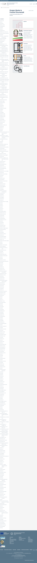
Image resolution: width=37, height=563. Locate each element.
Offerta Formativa (4, 334)
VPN (2, 527)
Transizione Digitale (4, 491)
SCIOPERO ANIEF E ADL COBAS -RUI (5, 411)
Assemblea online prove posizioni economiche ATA (5, 47)
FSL (2, 242)
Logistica (3, 306)
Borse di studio (3, 116)
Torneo (2, 490)
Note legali (31, 549)
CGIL (2, 123)
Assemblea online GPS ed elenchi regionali (5, 45)
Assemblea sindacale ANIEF (5, 55)
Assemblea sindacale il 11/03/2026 (4, 73)
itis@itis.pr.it (15, 553)
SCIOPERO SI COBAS (4, 440)
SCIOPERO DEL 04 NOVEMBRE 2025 (4, 419)
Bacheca (3, 106)
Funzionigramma (4, 246)
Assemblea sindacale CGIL (5, 64)
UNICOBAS (3, 503)
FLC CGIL (3, 239)
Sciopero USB (3, 441)
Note (2, 327)
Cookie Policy (18, 549)
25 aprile (3, 20)
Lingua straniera (4, 302)
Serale (2, 457)
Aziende (3, 105)
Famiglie (3, 232)
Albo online (1, 549)
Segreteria (3, 453)
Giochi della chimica (4, 254)
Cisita (2, 129)
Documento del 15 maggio (5, 201)
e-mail (2, 208)
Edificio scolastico (4, 211)
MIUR (2, 319)
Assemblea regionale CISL (5, 50)
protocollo (3, 394)
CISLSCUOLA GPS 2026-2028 (5, 139)
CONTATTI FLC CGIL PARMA (5, 171)
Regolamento (3, 402)
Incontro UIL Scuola (4, 273)
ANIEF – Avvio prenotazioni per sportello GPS (5, 36)
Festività (3, 235)
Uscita (2, 515)
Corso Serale (20, 539)
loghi (2, 303)
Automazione (3, 102)
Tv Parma (3, 495)
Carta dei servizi (3, 120)
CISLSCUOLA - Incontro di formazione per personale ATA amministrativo (5, 135)
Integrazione (3, 282)
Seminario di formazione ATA (5, 456)
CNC (2, 142)
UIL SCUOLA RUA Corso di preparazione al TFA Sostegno (5, 500)
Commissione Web (4, 149)
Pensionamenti (3, 358)
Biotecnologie (3, 113)
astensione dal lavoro (4, 99)
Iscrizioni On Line (12, 541)
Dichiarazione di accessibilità (25, 549)
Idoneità (3, 266)
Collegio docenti (3, 145)
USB (2, 508)
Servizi (2, 460)
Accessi (2, 23)
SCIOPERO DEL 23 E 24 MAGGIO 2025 (4, 426)
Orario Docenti (3, 345)
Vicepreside (3, 522)
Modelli (2, 320)
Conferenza (3, 162)
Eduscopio (3, 215)
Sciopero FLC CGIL (4, 437)
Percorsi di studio (4, 361)
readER (2, 399)
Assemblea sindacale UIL (5, 83)
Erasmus (3, 223)
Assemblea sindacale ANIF (5, 62)
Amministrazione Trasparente (5, 33)
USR (2, 516)
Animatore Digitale (4, 38)
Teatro (2, 485)
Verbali (2, 519)
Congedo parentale (4, 164)
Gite (2, 258)
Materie (3, 312)
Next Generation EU (4, 326)
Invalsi (10, 542)
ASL (2, 42)
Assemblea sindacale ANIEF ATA (5, 56)
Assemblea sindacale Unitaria (5, 89)
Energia (2, 222)
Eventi (2, 230)
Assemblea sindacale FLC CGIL (5, 69)
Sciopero (3, 409)
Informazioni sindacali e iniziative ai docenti (4, 280)
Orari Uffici (3, 341)
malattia (3, 309)
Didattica (3, 189)
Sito (2, 468)
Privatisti (3, 387)
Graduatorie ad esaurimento (5, 261)
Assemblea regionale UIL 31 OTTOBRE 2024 (5, 51)
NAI (2, 324)
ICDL (2, 265)
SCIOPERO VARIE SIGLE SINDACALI (5, 445)
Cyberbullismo (3, 185)
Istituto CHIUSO (3, 292)
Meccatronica (3, 316)
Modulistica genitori (4, 323)
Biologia (3, 112)
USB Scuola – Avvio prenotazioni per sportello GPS (5, 511)
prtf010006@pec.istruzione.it (28, 553)
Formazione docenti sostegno (5, 240)
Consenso (3, 165)
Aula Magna (3, 101)
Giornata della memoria (4, 255)
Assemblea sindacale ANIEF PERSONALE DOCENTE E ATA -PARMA (5, 59)
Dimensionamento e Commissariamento (4, 190)
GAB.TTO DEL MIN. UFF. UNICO (4, 247)
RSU (2, 406)
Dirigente (3, 197)
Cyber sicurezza (3, 183)
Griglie (2, 262)
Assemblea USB (3, 94)
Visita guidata (3, 526)
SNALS (2, 470)
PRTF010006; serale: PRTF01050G (21, 555)
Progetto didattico (4, 390)
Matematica (3, 310)
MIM (2, 317)
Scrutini (2, 447)
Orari (2, 340)
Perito (2, 362)
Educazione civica (4, 212)
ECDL (2, 209)
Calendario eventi (30, 540)
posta (2, 380)
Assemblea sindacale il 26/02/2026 (4, 75)
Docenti (3, 200)
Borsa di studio (3, 115)
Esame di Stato (3, 225)
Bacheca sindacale (4, 108)
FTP (2, 243)
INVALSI (3, 288)
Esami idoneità (3, 226)
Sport (2, 476)
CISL (2, 130)
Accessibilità (3, 24)
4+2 (2, 22)
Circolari (3, 127)
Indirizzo (3, 276)
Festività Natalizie (4, 236)
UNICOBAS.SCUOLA (4, 504)
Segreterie (3, 454)
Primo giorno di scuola (4, 384)
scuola (2, 449)
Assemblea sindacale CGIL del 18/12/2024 (5, 65)
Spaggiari (3, 475)
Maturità (3, 313)
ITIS (2, 296)
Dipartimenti (3, 193)
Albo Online (3, 30)
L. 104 (2, 299)
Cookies (3, 175)
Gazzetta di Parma (4, 250)
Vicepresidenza (3, 523)
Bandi (2, 109)
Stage (2, 477)
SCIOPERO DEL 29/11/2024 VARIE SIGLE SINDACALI (5, 429)
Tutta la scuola (3, 494)
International (3, 284)
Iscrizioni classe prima (4, 291)
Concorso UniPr (3, 161)
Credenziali (3, 179)
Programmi (3, 391)
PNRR (2, 373)
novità (2, 330)
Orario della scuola (4, 344)
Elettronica (3, 216)
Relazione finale (3, 404)
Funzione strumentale (4, 244)
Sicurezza (3, 461)
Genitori (3, 252)
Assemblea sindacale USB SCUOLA (5, 92)
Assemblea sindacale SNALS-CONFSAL (5, 80)
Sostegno (3, 473)
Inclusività (3, 268)
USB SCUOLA (3, 510)
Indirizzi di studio (4, 274)
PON (2, 377)
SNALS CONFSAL (4, 472)
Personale (3, 365)
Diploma (3, 194)
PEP (2, 359)
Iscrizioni (3, 289)
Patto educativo (3, 352)
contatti (3, 169)
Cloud (2, 141)
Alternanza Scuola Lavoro (5, 31)
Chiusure (3, 126)
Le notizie (29, 538)
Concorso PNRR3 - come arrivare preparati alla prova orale (5, 157)
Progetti (3, 388)
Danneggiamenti (4, 186)
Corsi (2, 176)
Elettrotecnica (3, 218)
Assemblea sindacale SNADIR (5, 79)
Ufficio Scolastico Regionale (13, 539)
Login (2, 305)
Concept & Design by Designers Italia (29, 560)
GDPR (2, 251)
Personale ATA (3, 366)
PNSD (2, 374)
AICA (2, 29)
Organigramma (3, 347)
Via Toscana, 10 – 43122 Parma (19, 552)
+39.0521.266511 (10, 553)
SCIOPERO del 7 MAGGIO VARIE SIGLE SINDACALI (5, 431)
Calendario (3, 119)
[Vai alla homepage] (4, 4)
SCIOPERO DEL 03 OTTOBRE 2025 (5, 417)
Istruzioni (3, 295)
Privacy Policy (14, 549)
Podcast (3, 376)
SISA (2, 463)
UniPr (2, 506)
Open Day (3, 338)
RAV (2, 398)
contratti (3, 172)
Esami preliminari (4, 229)
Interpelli (3, 285)
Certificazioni (3, 122)
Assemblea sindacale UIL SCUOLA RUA (5, 84)
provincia (3, 395)
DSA (2, 204)
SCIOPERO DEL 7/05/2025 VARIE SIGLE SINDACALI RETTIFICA (5, 433)
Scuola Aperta (3, 450)
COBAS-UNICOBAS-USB (5, 144)
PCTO (2, 354)
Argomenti (3, 41)
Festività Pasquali (4, 237)
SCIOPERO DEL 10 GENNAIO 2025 (5, 421)
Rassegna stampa (30, 539)
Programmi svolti (4, 392)
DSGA (2, 205)
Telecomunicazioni (4, 487)
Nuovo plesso (3, 331)
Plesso (2, 371)
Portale (2, 378)
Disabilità (3, 198)
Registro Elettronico (4, 401)
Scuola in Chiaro (11, 540)
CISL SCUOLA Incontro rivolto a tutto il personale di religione (5, 132)
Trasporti (3, 492)
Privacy (2, 385)
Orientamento (3, 348)
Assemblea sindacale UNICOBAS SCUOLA (4, 87)
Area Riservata (3, 39)
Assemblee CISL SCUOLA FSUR (5, 97)
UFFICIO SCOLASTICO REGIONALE (4, 497)
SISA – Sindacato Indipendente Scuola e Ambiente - (4, 464)
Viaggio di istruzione (4, 520)
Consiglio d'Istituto (4, 168)
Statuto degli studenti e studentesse (4, 479)
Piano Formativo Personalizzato (4, 369)
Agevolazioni (3, 26)
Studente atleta (3, 481)
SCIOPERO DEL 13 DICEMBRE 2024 (4, 424)
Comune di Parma (4, 153)
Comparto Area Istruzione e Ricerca (5, 151)
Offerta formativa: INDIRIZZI (22, 538)
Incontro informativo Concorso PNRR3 (4, 271)
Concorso (3, 156)
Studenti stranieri (4, 484)
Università (3, 507)
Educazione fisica (4, 214)
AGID (2, 27)
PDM (2, 355)
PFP (2, 368)
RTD (2, 408)
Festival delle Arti (4, 233)
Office (2, 337)
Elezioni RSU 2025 (4, 219)
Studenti (3, 483)
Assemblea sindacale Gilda (5, 71)
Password (3, 351)
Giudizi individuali (4, 259)
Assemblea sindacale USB (5, 90)
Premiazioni (3, 381)
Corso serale (3, 178)
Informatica (3, 277)
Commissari (3, 148)
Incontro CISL (3, 269)
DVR (2, 207)
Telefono (3, 488)
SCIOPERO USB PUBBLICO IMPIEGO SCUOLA (5, 443)
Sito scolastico (3, 469)
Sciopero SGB (3, 438)
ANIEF (2, 34)
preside (2, 383)
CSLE (2, 182)
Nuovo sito (3, 333)
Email (2, 221)
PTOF (2, 397)
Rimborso (3, 405)
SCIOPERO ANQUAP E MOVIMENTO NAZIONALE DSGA (5, 413)
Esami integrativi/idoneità (5, 228)
